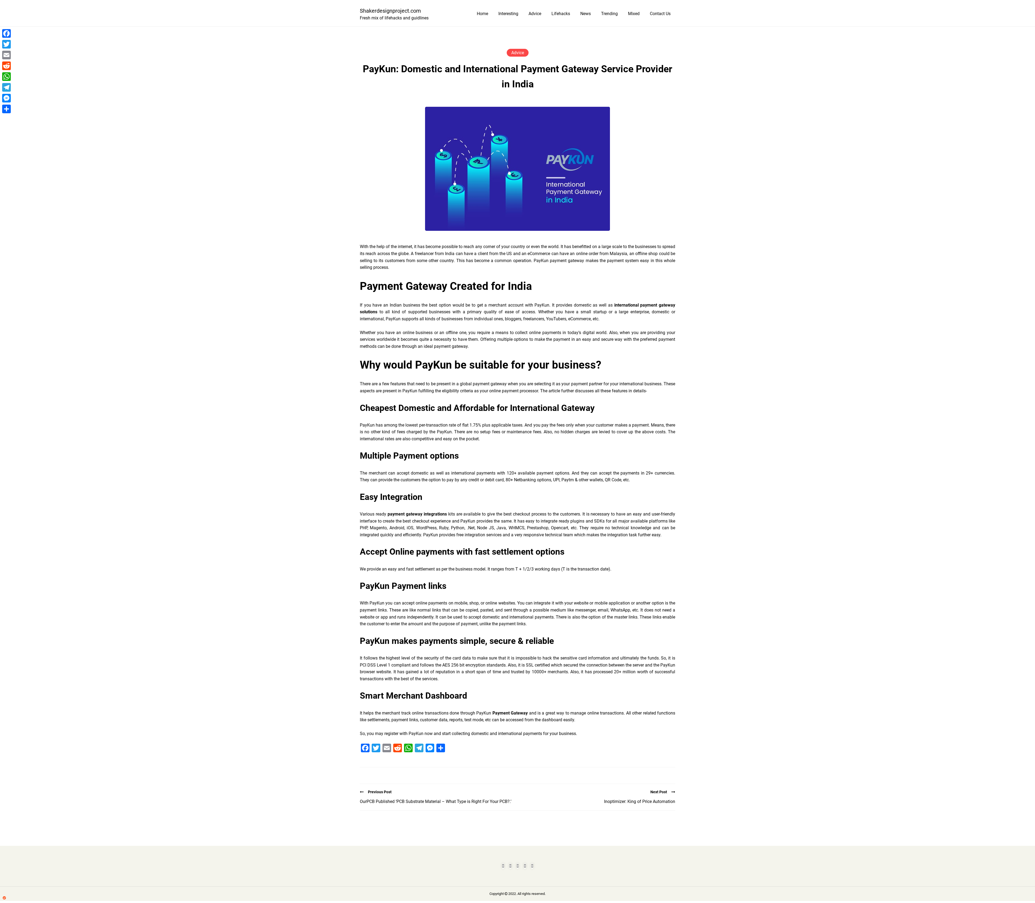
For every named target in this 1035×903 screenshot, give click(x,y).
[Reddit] (6, 65)
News (585, 13)
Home (482, 13)
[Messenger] (6, 98)
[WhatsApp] (6, 76)
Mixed (634, 13)
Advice (535, 13)
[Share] (6, 109)
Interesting (508, 13)
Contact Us (660, 13)
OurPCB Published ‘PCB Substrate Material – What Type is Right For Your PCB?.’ (435, 801)
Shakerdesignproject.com (390, 11)
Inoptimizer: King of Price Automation (639, 801)
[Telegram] (6, 87)
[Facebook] (6, 33)
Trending (609, 13)
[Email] (6, 55)
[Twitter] (6, 44)
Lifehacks (560, 13)
